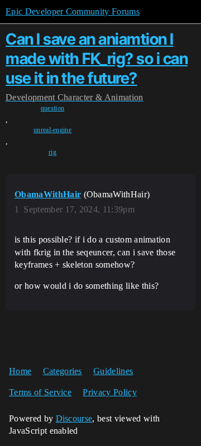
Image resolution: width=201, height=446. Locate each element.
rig (52, 152)
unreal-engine (52, 130)
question (53, 108)
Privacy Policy (109, 392)
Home (20, 371)
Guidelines (113, 371)
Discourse (74, 418)
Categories (62, 371)
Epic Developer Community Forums (73, 11)
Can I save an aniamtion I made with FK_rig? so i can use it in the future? (97, 59)
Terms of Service (40, 392)
